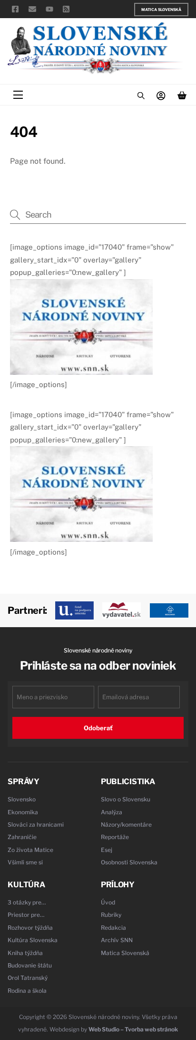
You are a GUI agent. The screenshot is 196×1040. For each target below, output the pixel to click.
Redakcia (113, 927)
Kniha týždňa (25, 952)
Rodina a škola (27, 990)
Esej (106, 849)
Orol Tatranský (28, 977)
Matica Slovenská (161, 9)
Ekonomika (23, 812)
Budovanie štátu (30, 965)
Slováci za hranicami (36, 824)
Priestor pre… (26, 914)
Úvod (108, 902)
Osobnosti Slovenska (129, 862)
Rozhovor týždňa (30, 927)
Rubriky (111, 914)
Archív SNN (117, 940)
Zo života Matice (30, 849)
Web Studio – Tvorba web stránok (133, 1029)
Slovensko (22, 799)
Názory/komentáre (126, 824)
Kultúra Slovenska (33, 940)
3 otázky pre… (27, 902)
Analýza (111, 812)
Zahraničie (22, 836)
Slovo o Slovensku (125, 799)
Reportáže (115, 836)
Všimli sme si (25, 862)
